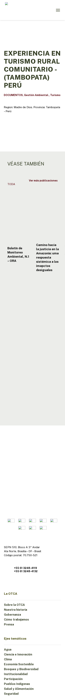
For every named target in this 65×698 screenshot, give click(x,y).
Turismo (55, 95)
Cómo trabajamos (16, 619)
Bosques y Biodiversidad (21, 669)
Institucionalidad (16, 674)
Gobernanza (12, 614)
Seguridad (11, 693)
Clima (8, 659)
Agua (7, 649)
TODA (11, 184)
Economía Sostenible (19, 664)
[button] (58, 10)
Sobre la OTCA (14, 605)
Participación (13, 679)
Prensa (9, 624)
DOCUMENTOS (13, 95)
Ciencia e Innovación (18, 654)
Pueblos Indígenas (17, 684)
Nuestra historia (15, 609)
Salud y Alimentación (19, 689)
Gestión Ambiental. (36, 95)
